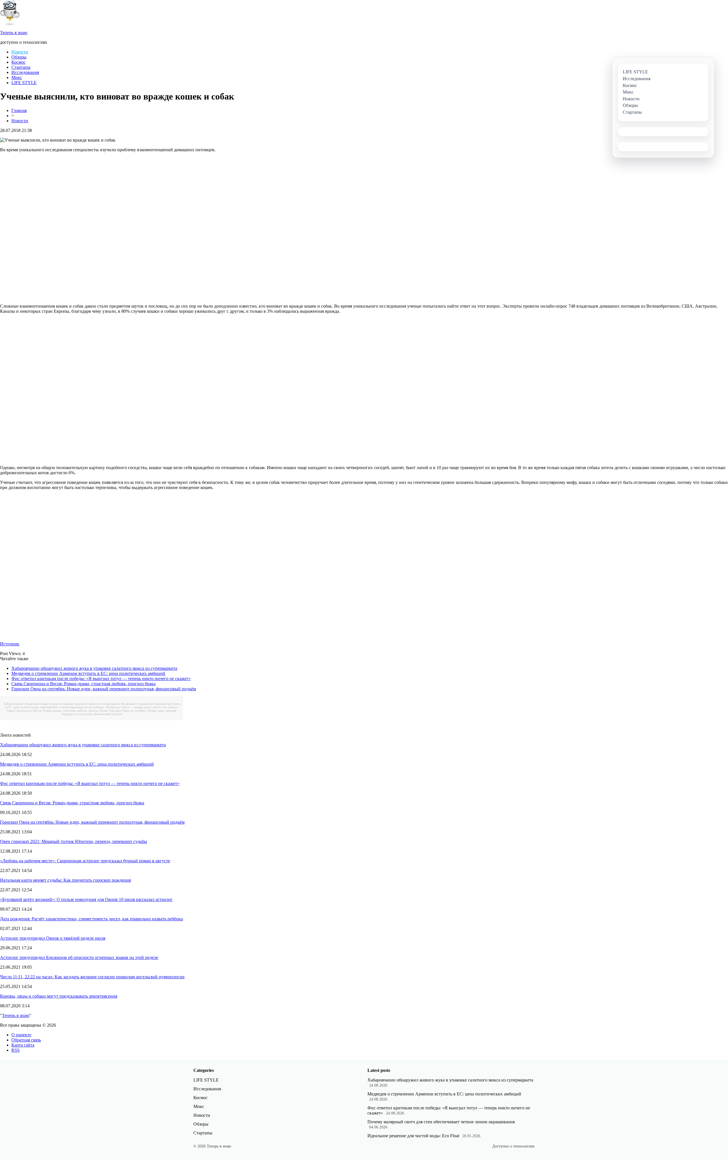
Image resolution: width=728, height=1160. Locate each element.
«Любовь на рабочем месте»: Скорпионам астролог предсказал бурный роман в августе (85, 860)
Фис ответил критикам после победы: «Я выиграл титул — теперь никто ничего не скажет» (101, 678)
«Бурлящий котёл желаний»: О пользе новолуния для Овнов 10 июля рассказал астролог (86, 899)
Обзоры (18, 57)
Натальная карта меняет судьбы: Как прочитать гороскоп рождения (65, 880)
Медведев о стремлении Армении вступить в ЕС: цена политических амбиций (88, 673)
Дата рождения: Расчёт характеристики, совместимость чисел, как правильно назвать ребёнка (91, 918)
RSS (15, 1050)
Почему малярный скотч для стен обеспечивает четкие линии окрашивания (441, 1121)
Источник (9, 643)
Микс (16, 77)
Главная (19, 110)
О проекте (21, 1034)
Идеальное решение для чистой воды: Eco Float (413, 1135)
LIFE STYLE (24, 82)
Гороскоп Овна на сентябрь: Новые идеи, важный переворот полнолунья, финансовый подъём (103, 688)
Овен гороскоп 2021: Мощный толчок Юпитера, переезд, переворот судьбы (73, 841)
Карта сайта (22, 1045)
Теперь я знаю (15, 1015)
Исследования (25, 72)
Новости (19, 51)
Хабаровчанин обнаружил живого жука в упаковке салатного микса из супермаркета (94, 668)
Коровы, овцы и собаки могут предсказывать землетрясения (58, 996)
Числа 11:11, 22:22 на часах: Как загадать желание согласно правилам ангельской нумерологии (92, 976)
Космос (18, 62)
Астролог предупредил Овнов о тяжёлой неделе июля (52, 938)
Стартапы (20, 67)
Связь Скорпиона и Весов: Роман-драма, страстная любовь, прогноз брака (83, 683)
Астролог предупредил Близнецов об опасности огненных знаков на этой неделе (79, 957)
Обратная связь (26, 1039)
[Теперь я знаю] (10, 24)
